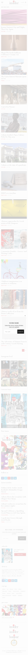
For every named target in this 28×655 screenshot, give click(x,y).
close (25, 316)
